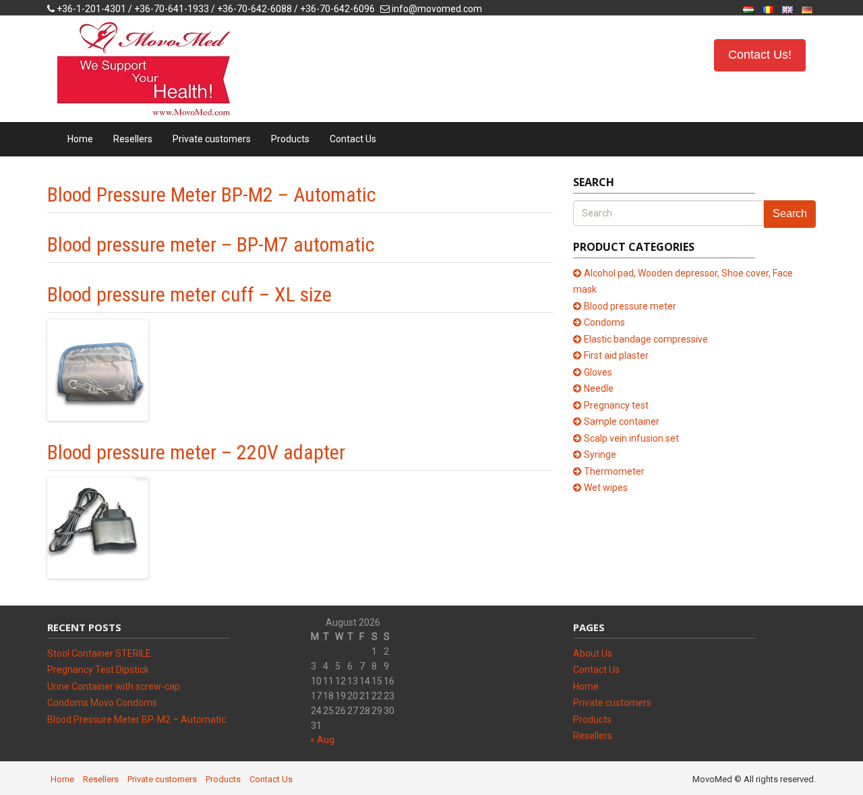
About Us (592, 653)
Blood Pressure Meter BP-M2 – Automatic (211, 194)
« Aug (322, 739)
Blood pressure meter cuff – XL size (189, 294)
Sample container (621, 421)
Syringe (600, 454)
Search (790, 213)
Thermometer (614, 471)
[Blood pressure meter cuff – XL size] (97, 369)
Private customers (212, 139)
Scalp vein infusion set (631, 438)
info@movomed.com (437, 8)
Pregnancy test (616, 405)
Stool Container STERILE (99, 653)
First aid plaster (616, 355)
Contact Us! (760, 54)
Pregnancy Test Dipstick (98, 669)
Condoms (604, 322)
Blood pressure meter (630, 306)
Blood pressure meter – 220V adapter (196, 452)
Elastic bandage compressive (646, 339)
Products (290, 139)
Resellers (132, 139)
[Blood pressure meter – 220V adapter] (97, 527)
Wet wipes (606, 487)
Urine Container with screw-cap (113, 686)
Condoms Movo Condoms (102, 702)
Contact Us (353, 139)
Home (80, 139)
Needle (599, 388)
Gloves (598, 372)
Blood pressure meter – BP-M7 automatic (211, 244)
